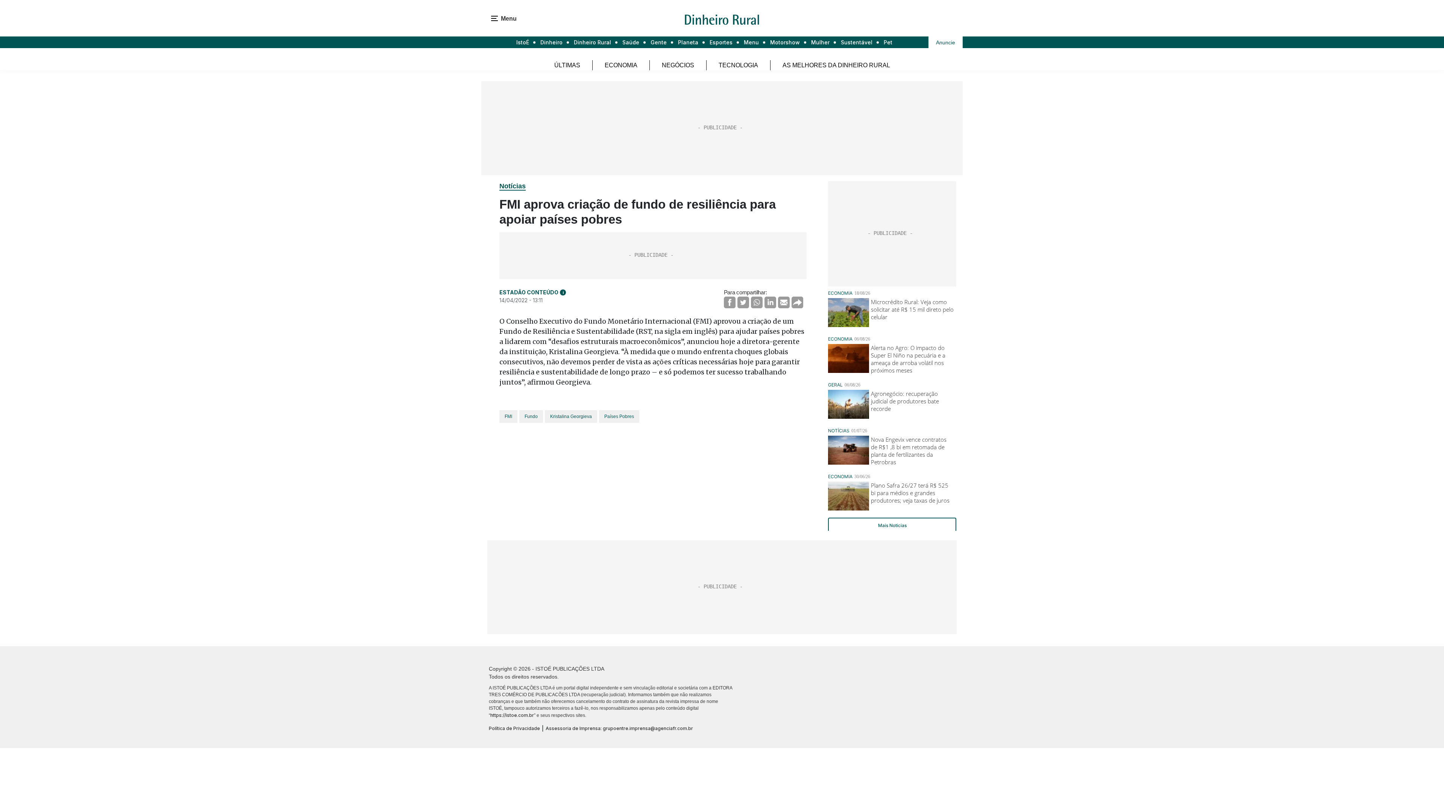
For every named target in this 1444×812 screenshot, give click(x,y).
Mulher (820, 42)
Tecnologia (738, 65)
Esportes (721, 42)
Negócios (678, 65)
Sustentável (856, 42)
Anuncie (945, 42)
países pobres (619, 416)
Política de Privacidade (514, 728)
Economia (621, 65)
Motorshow (785, 42)
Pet (888, 42)
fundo (531, 416)
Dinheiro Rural (592, 42)
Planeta (688, 42)
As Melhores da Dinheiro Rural (836, 65)
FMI (508, 416)
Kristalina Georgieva (571, 416)
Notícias (512, 186)
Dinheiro (551, 42)
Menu (751, 42)
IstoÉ (522, 42)
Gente (659, 42)
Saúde (630, 42)
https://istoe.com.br (512, 715)
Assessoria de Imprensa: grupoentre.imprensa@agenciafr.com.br (619, 728)
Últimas (567, 65)
